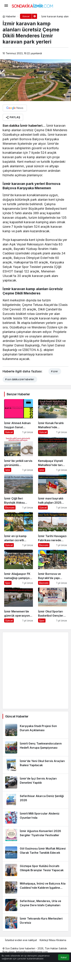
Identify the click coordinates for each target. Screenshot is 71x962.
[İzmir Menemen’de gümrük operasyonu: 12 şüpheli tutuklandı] (18, 605)
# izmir (54, 371)
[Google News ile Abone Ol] (15, 108)
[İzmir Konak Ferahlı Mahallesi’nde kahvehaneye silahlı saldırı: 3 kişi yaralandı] (52, 416)
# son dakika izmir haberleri (19, 379)
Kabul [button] (64, 957)
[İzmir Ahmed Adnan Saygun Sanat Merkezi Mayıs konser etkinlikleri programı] (18, 416)
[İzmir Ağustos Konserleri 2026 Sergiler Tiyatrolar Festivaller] (35, 835)
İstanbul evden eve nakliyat (21, 940)
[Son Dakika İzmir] (32, 5)
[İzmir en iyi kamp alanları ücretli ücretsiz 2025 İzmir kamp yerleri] (18, 529)
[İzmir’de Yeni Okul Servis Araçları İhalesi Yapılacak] (35, 765)
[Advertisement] (35, 670)
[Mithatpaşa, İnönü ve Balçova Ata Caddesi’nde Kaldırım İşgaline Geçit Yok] (35, 887)
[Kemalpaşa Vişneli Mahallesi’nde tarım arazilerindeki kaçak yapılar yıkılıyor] (52, 454)
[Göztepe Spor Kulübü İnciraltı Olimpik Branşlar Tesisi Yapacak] (35, 870)
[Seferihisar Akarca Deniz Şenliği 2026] (35, 800)
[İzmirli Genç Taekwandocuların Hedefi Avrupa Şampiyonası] (35, 747)
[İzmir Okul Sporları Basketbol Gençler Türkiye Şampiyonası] (52, 605)
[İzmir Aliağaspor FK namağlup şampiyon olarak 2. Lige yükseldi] (18, 567)
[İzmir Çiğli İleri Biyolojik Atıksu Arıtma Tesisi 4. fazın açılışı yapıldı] (18, 492)
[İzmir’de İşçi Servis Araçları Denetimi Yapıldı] (35, 782)
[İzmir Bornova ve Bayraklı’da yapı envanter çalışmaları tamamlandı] (52, 567)
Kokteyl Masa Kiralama (52, 940)
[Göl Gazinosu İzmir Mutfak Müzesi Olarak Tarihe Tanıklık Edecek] (35, 852)
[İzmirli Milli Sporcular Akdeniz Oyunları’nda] (35, 817)
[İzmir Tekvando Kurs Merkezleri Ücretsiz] (35, 922)
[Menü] (6, 5)
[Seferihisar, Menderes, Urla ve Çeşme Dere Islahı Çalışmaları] (35, 905)
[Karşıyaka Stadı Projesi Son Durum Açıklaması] (35, 730)
